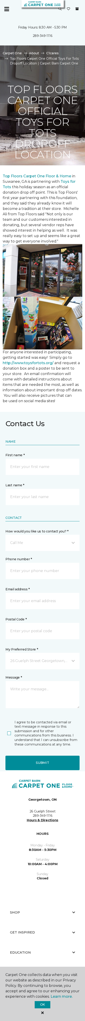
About (34, 53)
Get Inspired (22, 932)
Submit (42, 763)
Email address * (17, 589)
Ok (42, 1004)
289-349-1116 (42, 36)
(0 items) (77, 8)
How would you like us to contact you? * (36, 531)
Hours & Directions (42, 820)
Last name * (14, 485)
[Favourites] (68, 9)
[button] (60, 9)
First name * (15, 455)
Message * (13, 677)
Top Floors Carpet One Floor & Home (37, 176)
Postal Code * (16, 619)
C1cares (52, 53)
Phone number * (18, 559)
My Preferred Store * (21, 649)
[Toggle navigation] (7, 9)
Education (20, 952)
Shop (15, 912)
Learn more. (62, 996)
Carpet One (12, 53)
